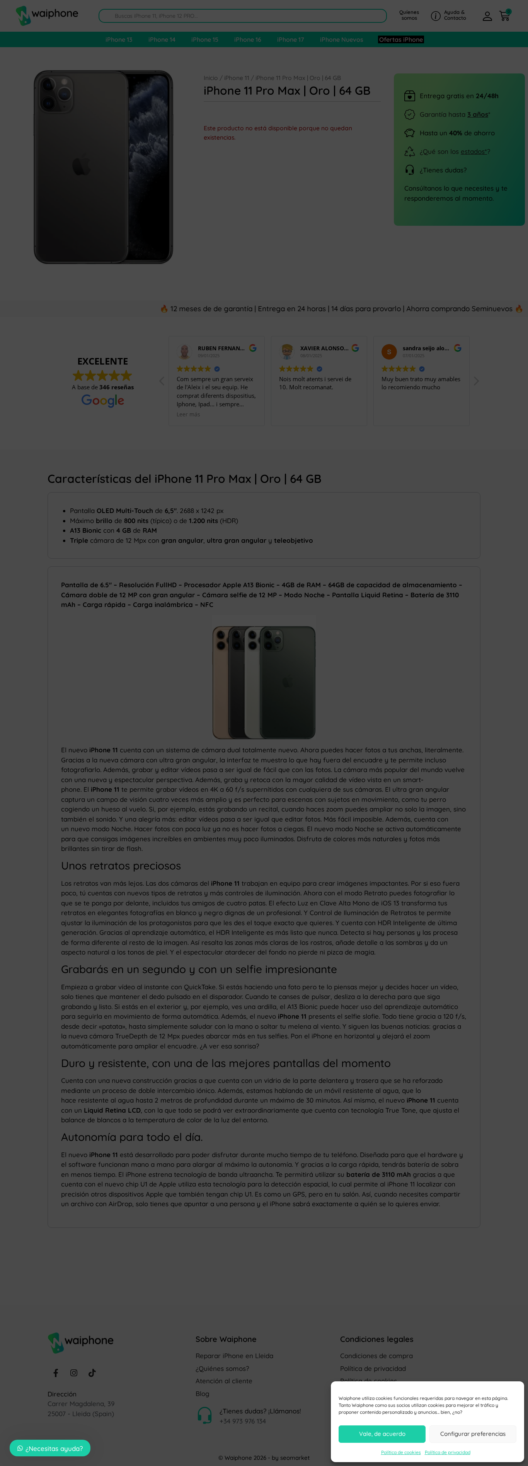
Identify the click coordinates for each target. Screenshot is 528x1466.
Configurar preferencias (473, 1433)
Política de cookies (401, 1452)
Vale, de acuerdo (382, 1433)
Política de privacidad (447, 1452)
